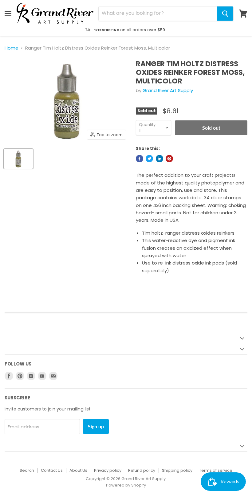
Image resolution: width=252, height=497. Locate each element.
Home (11, 48)
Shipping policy (177, 470)
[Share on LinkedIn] (159, 158)
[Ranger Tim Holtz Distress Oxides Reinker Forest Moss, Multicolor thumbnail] (18, 159)
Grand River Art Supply (168, 90)
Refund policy (141, 470)
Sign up (96, 426)
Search (27, 470)
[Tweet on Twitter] (149, 158)
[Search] (225, 13)
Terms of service (215, 470)
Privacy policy (107, 470)
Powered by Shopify (126, 485)
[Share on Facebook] (139, 158)
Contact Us (52, 470)
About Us (78, 470)
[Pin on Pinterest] (169, 158)
